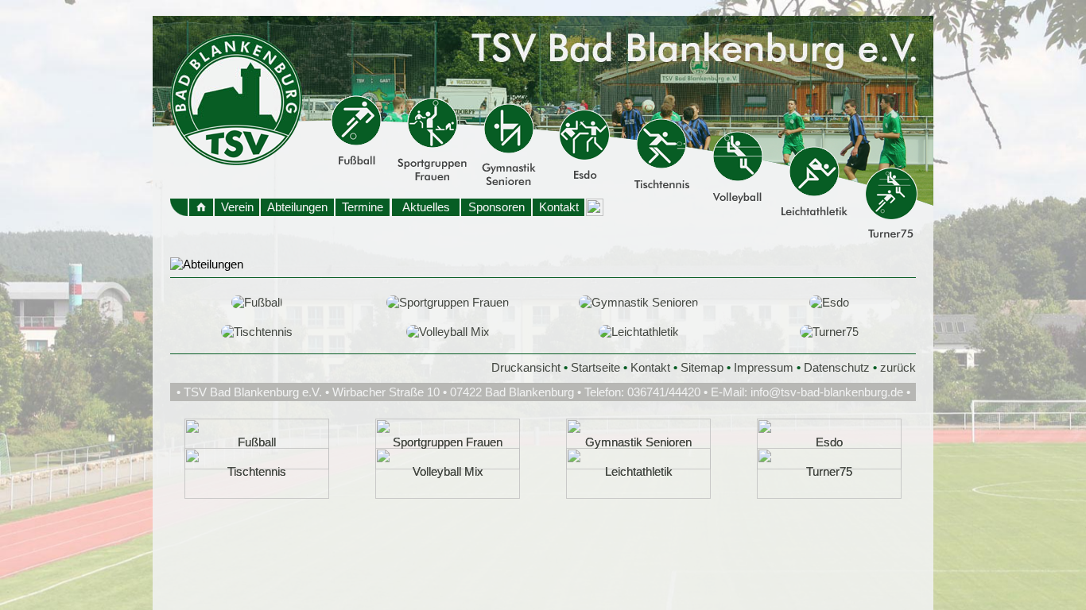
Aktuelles (426, 207)
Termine (362, 207)
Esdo (829, 442)
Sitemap (702, 367)
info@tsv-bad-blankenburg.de (827, 392)
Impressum (763, 367)
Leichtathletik (639, 471)
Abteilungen (297, 207)
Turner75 (829, 471)
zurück (898, 367)
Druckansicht (525, 367)
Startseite (595, 367)
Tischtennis (256, 471)
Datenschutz (837, 367)
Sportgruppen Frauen (447, 442)
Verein (237, 207)
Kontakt (559, 207)
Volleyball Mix (448, 471)
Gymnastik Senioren (638, 442)
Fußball (257, 442)
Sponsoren (496, 207)
